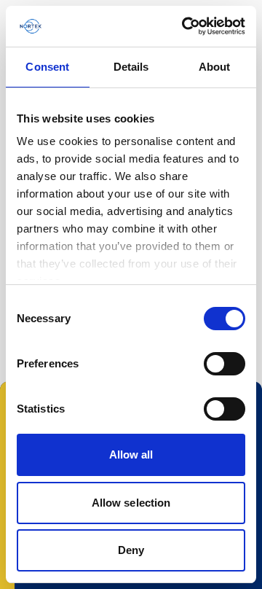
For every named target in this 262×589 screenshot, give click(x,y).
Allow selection (131, 502)
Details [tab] (131, 67)
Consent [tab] (47, 67)
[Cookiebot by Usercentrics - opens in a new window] (184, 26)
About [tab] (215, 67)
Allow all (131, 454)
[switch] (224, 363)
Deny (131, 550)
